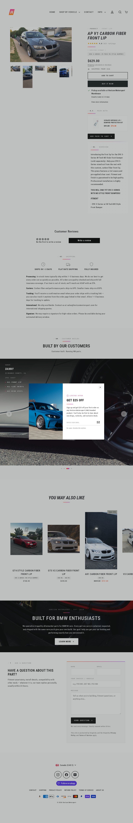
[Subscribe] (98, 422)
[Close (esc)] (100, 387)
